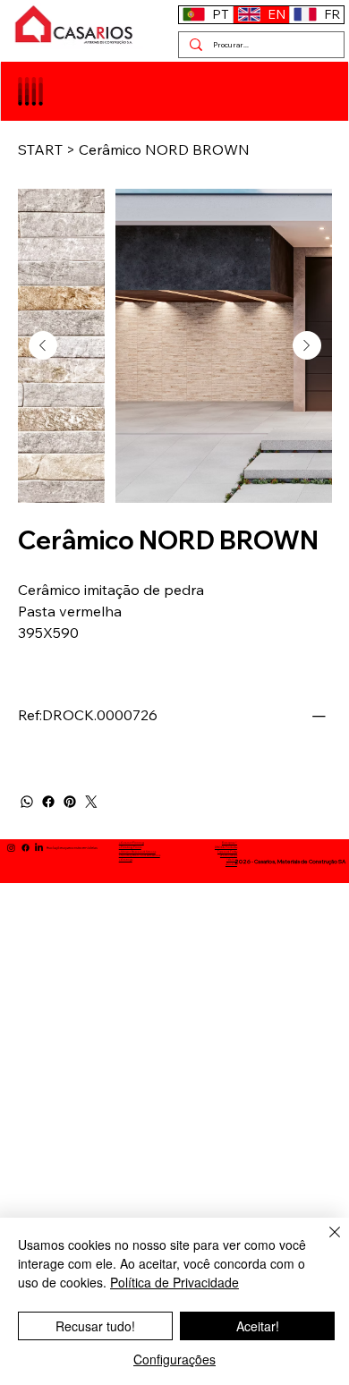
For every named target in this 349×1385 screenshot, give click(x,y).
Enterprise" (229, 843)
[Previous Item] (43, 345)
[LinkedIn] (39, 848)
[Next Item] (307, 345)
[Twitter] (91, 802)
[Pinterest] (70, 802)
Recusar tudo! (95, 1326)
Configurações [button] (174, 1359)
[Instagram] (11, 848)
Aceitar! (257, 1326)
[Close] (323, 1242)
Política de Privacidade (174, 1282)
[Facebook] (48, 802)
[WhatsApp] (27, 802)
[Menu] (32, 91)
